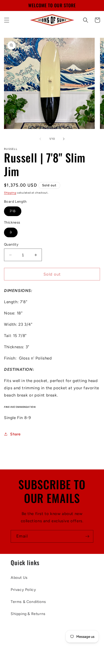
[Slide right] (64, 139)
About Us (19, 577)
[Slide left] (40, 139)
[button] (7, 20)
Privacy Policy (23, 589)
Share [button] (15, 434)
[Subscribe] (87, 536)
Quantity (11, 244)
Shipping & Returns (28, 614)
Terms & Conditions (28, 601)
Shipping (10, 192)
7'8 (15, 212)
